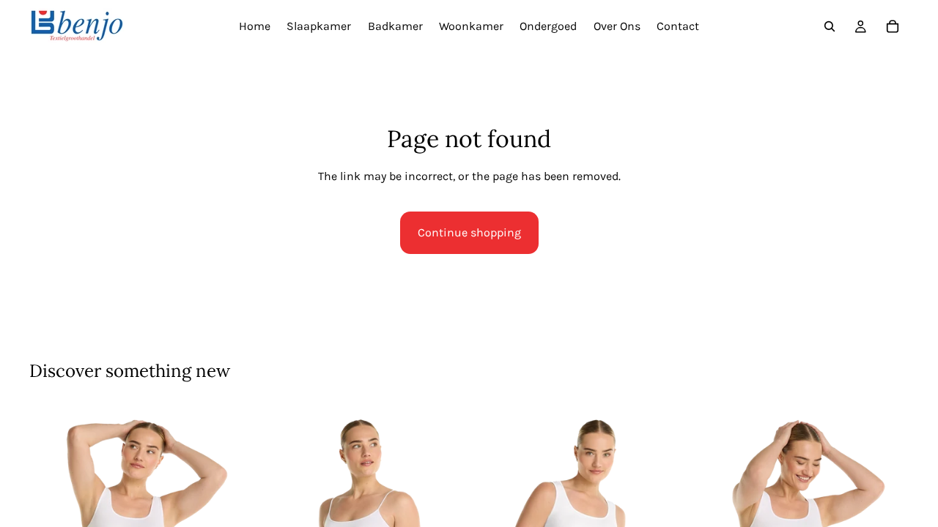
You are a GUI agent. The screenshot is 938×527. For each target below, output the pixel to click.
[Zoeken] (829, 26)
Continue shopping (469, 232)
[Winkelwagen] (892, 26)
